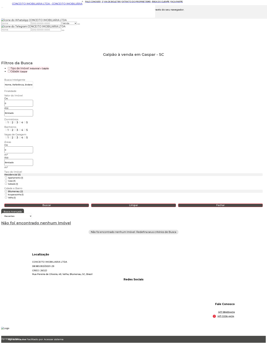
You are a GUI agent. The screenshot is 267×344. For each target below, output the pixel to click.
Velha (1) (12, 198)
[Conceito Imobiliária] (133, 291)
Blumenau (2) (15, 191)
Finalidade (10, 91)
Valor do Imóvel (13, 95)
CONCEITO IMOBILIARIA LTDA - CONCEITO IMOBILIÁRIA (47, 3)
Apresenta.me (4, 338)
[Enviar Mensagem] (63, 30)
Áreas (7, 142)
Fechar (220, 205)
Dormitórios (11, 119)
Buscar (46, 205)
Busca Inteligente (14, 79)
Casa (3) (11, 181)
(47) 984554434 (226, 312)
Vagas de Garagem (15, 134)
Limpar (133, 205)
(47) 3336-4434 (225, 316)
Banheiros (10, 126)
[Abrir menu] (2, 6)
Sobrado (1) (13, 184)
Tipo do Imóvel (13, 171)
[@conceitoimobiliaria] (133, 287)
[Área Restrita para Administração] (53, 339)
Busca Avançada (13, 211)
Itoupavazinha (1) (15, 194)
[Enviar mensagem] (78, 24)
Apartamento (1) (15, 178)
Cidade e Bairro (13, 188)
